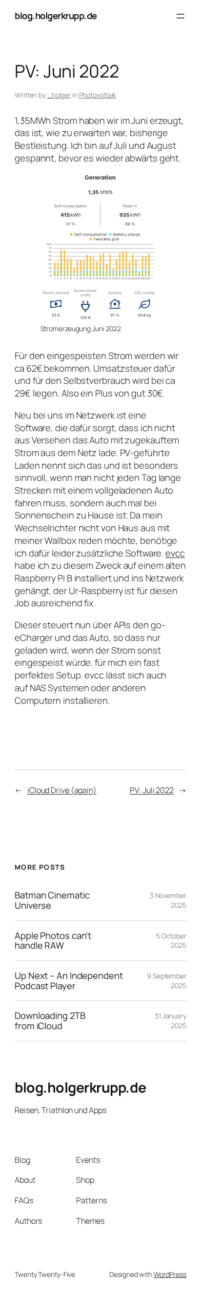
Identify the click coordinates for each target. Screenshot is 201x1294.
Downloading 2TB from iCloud (50, 1021)
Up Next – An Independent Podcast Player (69, 981)
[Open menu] (180, 16)
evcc (175, 553)
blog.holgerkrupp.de (56, 15)
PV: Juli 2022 (152, 790)
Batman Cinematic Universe (52, 900)
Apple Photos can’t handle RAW (53, 941)
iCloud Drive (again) (62, 790)
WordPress (170, 1274)
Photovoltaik (98, 95)
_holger (59, 95)
